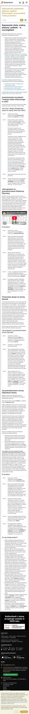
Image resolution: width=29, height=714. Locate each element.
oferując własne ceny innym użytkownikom (12, 93)
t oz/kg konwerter (5, 637)
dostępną (10, 121)
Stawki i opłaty (12, 636)
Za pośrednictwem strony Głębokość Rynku (15, 89)
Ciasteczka (20, 641)
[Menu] (26, 2)
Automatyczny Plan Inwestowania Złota (14, 77)
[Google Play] (19, 657)
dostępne (12, 202)
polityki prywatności (20, 702)
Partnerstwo (13, 637)
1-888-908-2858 (7, 668)
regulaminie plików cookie (8, 703)
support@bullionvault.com (9, 664)
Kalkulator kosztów (21, 636)
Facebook (20, 648)
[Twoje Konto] (23, 2)
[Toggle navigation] (25, 20)
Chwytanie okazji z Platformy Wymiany (14, 86)
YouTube (5, 649)
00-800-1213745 (7, 670)
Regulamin (14, 641)
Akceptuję (24, 711)
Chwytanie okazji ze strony (13, 88)
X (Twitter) (5, 648)
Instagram (12, 649)
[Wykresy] (20, 2)
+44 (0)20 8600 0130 (8, 667)
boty (15, 584)
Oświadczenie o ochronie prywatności (9, 640)
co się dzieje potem (18, 534)
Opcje (16, 711)
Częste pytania (4, 636)
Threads (20, 649)
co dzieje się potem (17, 184)
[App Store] (6, 657)
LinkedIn (13, 648)
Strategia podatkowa (6, 641)
